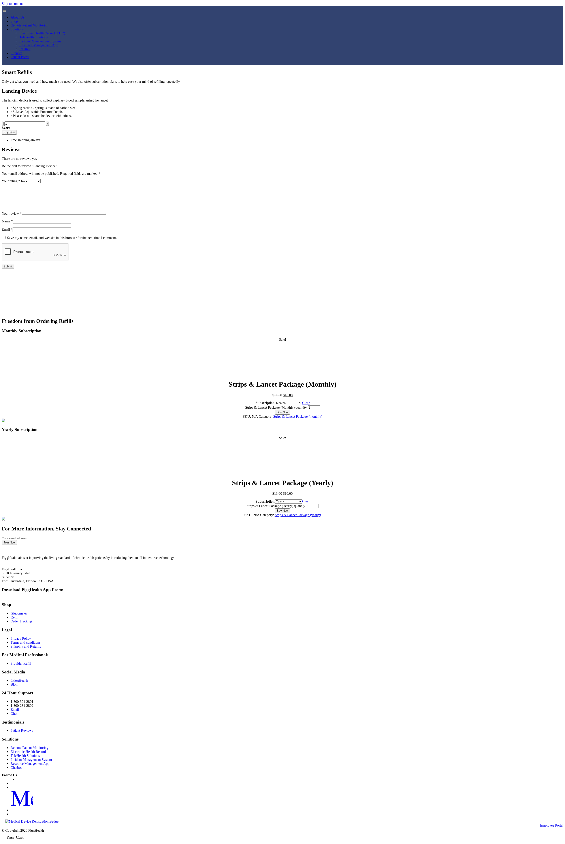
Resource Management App (38, 45)
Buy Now (9, 132)
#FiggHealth (19, 680)
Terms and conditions (25, 642)
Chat (14, 713)
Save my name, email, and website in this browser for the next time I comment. (62, 238)
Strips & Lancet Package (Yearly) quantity (276, 506)
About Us (17, 17)
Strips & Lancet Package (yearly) (298, 515)
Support (16, 53)
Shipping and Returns (26, 646)
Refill (14, 617)
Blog (14, 684)
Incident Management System (40, 41)
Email (7, 229)
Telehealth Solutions (33, 37)
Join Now (9, 542)
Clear (306, 403)
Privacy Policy (21, 638)
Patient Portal (20, 57)
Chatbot (24, 49)
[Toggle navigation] (4, 11)
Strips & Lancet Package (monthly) (297, 416)
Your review (12, 213)
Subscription (265, 403)
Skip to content (12, 4)
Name (7, 221)
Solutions (17, 29)
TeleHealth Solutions (25, 756)
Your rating (11, 181)
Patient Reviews (22, 730)
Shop (14, 21)
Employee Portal (551, 825)
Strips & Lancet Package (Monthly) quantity (276, 407)
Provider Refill (21, 663)
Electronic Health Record (28, 752)
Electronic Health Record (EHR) (42, 33)
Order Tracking (21, 621)
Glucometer (19, 613)
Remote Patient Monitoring (29, 25)
